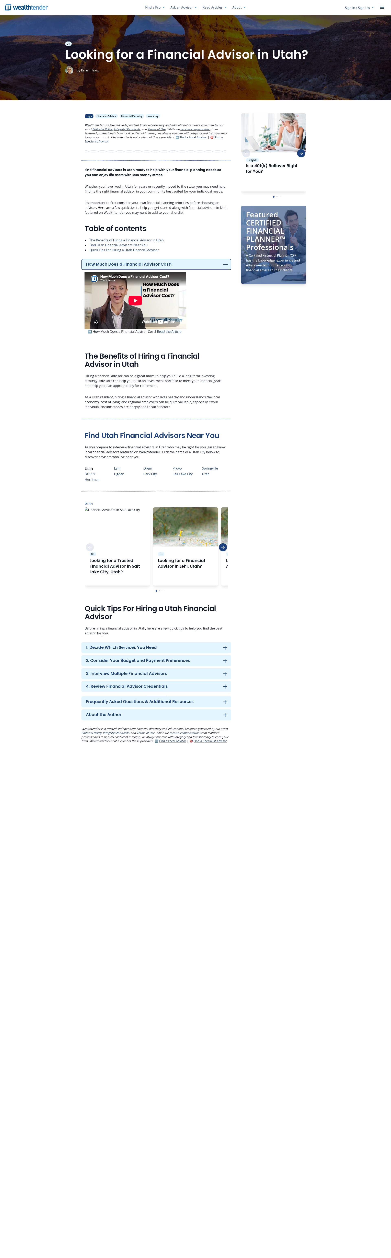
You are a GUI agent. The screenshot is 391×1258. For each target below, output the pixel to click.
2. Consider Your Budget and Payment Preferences (138, 661)
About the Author (103, 715)
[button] (156, 591)
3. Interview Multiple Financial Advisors (126, 674)
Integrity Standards (127, 129)
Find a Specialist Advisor (210, 741)
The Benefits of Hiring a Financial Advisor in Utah (126, 240)
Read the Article (169, 331)
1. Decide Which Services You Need (121, 648)
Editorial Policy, (102, 129)
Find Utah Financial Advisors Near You (118, 245)
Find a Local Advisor (193, 137)
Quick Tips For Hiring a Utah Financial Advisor (124, 250)
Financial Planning (132, 116)
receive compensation (195, 129)
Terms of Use (157, 129)
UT (68, 43)
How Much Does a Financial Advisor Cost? (129, 264)
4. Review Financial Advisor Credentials (127, 686)
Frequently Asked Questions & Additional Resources (140, 702)
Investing (152, 116)
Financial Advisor (106, 116)
